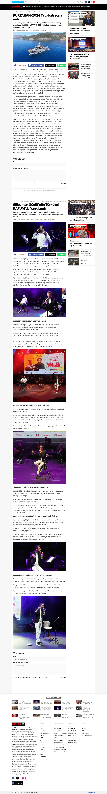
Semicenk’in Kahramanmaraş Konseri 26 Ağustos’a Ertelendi (81, 243)
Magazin (42, 730)
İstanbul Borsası (72, 733)
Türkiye (42, 747)
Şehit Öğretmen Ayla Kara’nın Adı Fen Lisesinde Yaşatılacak (80, 30)
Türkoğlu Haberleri (59, 747)
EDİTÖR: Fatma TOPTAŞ (35, 219)
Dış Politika (42, 759)
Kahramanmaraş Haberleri (27, 201)
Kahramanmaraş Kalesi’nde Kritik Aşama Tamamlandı (86, 253)
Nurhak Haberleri (58, 742)
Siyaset (42, 735)
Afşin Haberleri (58, 728)
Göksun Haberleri (58, 740)
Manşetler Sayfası (72, 730)
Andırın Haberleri (58, 730)
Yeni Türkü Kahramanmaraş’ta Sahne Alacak (86, 262)
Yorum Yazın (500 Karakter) (21, 168)
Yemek (41, 749)
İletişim (82, 2)
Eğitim (41, 740)
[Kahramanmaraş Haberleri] (81, 18)
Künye (78, 2)
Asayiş (41, 745)
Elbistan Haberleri (58, 738)
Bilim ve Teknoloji (44, 733)
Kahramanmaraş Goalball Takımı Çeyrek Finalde (86, 66)
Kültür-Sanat (43, 756)
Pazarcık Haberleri (59, 745)
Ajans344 (15, 12)
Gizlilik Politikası (86, 726)
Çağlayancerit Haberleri (60, 733)
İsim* (14, 162)
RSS (14, 792)
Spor (41, 742)
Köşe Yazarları (71, 726)
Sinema (42, 752)
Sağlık (41, 738)
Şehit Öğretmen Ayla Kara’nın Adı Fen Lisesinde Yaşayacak (87, 75)
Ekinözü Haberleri (58, 735)
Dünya (41, 728)
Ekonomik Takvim (86, 733)
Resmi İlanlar (71, 723)
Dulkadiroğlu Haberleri (60, 749)
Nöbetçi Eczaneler (72, 742)
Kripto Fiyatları (72, 740)
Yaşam (41, 754)
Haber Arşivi (85, 730)
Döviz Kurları (71, 735)
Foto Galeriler (71, 728)
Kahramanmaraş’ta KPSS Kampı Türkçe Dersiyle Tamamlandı (79, 56)
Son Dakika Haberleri (87, 735)
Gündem (22, 12)
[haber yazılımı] (91, 792)
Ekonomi (42, 726)
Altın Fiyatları (71, 738)
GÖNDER (63, 183)
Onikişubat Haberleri (59, 752)
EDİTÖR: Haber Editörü (34, 30)
